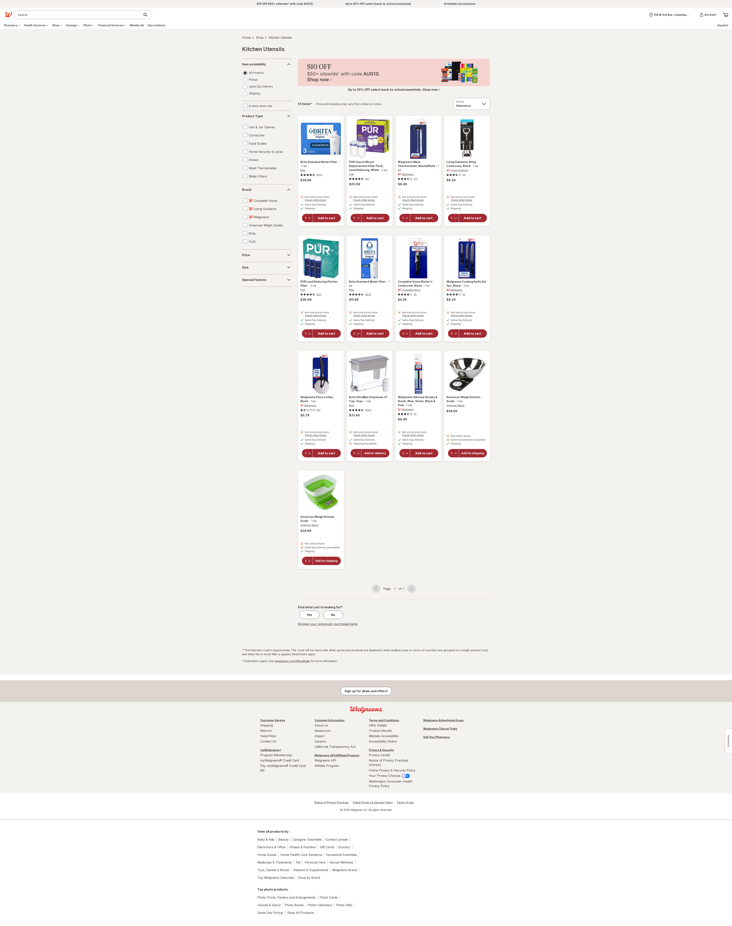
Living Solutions (459, 170)
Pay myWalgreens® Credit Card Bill (283, 768)
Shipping (266, 725)
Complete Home (411, 290)
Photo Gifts (344, 905)
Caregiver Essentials (307, 839)
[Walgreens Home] (8, 14)
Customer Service (272, 720)
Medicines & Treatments (274, 862)
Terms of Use (405, 802)
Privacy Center (379, 755)
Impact (319, 736)
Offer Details (378, 725)
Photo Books (294, 905)
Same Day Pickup (270, 913)
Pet (298, 862)
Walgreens (408, 174)
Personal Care (315, 862)
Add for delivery (375, 453)
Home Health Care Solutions (301, 855)
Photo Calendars (320, 905)
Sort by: (460, 101)
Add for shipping (472, 453)
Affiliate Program (327, 766)
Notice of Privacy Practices (332, 802)
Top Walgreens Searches (275, 877)
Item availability (254, 64)
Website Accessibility (384, 736)
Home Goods (266, 855)
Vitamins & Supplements (310, 870)
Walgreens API (325, 760)
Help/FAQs (268, 736)
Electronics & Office (271, 847)
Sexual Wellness (341, 862)
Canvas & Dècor (269, 905)
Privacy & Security (381, 750)
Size (245, 267)
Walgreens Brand (344, 870)
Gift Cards (327, 847)
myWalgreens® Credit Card (279, 760)
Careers (320, 741)
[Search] (147, 15)
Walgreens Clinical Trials (440, 728)
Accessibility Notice (383, 741)
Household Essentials (341, 855)
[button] (708, 15)
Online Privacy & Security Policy (392, 770)
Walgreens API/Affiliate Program (337, 755)
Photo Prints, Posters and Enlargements (286, 897)
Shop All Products (300, 913)
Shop (260, 37)
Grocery (344, 847)
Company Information (329, 720)
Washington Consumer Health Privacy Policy (390, 783)
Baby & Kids (265, 839)
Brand (246, 190)
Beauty (284, 839)
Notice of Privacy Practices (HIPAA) (388, 762)
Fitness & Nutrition (303, 847)
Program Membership (276, 755)
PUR (351, 174)
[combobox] (78, 14)
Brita (302, 170)
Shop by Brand (309, 877)
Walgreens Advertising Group (443, 720)
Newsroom (323, 731)
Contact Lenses (337, 839)
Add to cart (326, 218)
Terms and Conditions (384, 720)
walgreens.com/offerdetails (292, 661)
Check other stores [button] (321, 200)
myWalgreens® (270, 750)
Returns (266, 731)
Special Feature (254, 280)
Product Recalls (380, 731)
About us (321, 725)
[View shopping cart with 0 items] (725, 15)
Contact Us (268, 741)
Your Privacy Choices (385, 776)
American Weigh (455, 405)
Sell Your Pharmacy (436, 737)
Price (246, 255)
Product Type (252, 116)
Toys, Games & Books (273, 870)
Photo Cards (328, 897)
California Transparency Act (335, 747)
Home (246, 37)
